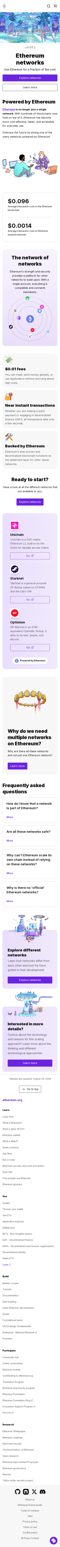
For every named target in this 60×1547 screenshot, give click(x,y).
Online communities (13, 1363)
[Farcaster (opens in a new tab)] (26, 1492)
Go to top (32, 1089)
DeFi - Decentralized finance (18, 1239)
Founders (7, 1338)
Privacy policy (30, 1521)
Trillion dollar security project (18, 1480)
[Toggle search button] (48, 6)
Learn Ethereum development (18, 1307)
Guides (6, 1203)
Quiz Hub (7, 1172)
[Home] (4, 6)
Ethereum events (11, 1369)
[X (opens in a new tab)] (34, 1492)
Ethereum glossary (12, 1184)
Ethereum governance (14, 1468)
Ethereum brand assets (30, 1505)
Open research (11, 1456)
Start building (9, 1301)
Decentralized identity (14, 1252)
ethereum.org (12, 1100)
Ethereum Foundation (14, 1394)
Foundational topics (13, 1320)
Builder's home (10, 1283)
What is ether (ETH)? (13, 1129)
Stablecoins (9, 1227)
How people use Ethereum (17, 1178)
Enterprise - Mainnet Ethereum (20, 1332)
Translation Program (13, 1382)
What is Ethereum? (12, 1122)
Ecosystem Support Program (19, 1406)
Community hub (11, 1357)
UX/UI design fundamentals (17, 1326)
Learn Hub (8, 1116)
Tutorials (7, 1289)
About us (30, 1499)
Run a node (9, 1159)
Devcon (8, 1412)
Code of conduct (30, 1510)
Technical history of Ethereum (18, 1449)
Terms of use (30, 1527)
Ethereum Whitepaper (14, 1431)
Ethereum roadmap (13, 1437)
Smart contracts (11, 1147)
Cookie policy (30, 1532)
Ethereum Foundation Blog (18, 1400)
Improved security (12, 1443)
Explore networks (30, 77)
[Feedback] (53, 1540)
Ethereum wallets (11, 1135)
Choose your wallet (13, 1209)
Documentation (10, 1295)
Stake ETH (8, 1258)
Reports (7, 1474)
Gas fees (7, 1153)
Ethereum (9, 109)
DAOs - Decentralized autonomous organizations (28, 1246)
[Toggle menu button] (55, 6)
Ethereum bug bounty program (19, 1388)
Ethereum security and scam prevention (23, 1165)
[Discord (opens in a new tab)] (42, 1492)
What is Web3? (10, 1141)
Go (38, 556)
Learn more (30, 87)
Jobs (30, 1516)
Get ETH (7, 1215)
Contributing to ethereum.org (18, 1375)
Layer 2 (6, 1264)
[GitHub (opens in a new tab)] (17, 1492)
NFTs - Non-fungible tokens (17, 1233)
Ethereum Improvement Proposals (20, 1462)
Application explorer (13, 1221)
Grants (6, 1314)
